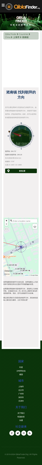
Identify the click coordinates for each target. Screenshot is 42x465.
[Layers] (34, 226)
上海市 (16, 37)
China (7, 37)
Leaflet (27, 275)
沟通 (21, 420)
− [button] (6, 224)
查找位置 (22, 171)
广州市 (21, 393)
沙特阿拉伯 (21, 371)
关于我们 (21, 413)
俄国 (21, 374)
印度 (21, 367)
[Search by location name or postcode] (11, 220)
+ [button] (6, 220)
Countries (23, 34)
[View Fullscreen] (6, 229)
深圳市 (21, 397)
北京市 (21, 390)
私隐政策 (21, 416)
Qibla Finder (10, 34)
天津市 (21, 401)
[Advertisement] (21, 64)
